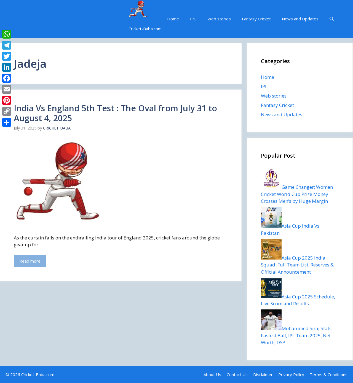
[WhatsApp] (6, 34)
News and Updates (300, 18)
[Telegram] (6, 45)
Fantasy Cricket (256, 18)
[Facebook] (6, 78)
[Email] (6, 89)
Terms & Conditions (328, 374)
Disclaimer (263, 374)
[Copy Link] (6, 111)
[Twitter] (6, 56)
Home (173, 18)
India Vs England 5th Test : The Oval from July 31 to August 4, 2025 (115, 113)
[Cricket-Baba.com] (138, 10)
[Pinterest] (6, 100)
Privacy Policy (291, 374)
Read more (30, 261)
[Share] (6, 122)
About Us (212, 374)
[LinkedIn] (6, 67)
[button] (331, 19)
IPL (193, 18)
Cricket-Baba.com (145, 28)
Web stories (219, 18)
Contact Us (237, 374)
